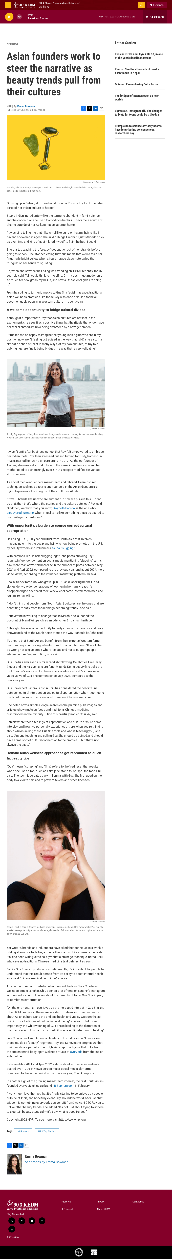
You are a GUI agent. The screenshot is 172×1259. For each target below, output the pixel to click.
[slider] (24, 16)
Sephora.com (65, 1085)
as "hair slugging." (63, 548)
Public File (66, 1201)
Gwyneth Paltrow (63, 508)
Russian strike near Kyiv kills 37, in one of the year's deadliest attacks (139, 56)
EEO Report (67, 1209)
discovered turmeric (20, 512)
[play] (9, 17)
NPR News (12, 43)
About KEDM (103, 1209)
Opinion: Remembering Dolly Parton (137, 84)
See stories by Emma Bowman (46, 1162)
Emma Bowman (26, 106)
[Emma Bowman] (14, 1164)
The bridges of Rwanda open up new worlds (137, 97)
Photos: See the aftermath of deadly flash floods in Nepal (137, 71)
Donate (158, 5)
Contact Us (138, 1201)
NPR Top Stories (47, 1131)
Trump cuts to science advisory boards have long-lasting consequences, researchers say (138, 129)
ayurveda (76, 1052)
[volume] (19, 17)
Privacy (100, 1201)
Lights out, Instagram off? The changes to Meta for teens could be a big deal (138, 112)
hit (55, 1085)
